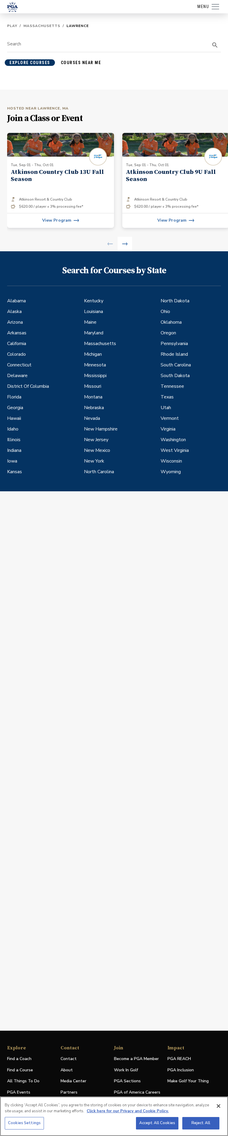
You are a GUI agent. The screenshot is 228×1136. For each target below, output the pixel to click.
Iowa (12, 461)
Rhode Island (174, 354)
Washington (173, 439)
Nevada (92, 418)
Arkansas (16, 333)
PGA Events (18, 1092)
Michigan (93, 354)
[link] (60, 180)
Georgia (15, 407)
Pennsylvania (174, 343)
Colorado (16, 354)
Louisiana (93, 311)
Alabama (16, 301)
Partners (69, 1092)
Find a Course (20, 1070)
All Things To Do (23, 1081)
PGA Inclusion (180, 1070)
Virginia (168, 429)
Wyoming (171, 471)
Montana (93, 397)
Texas (167, 397)
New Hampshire (101, 429)
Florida (14, 397)
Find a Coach (19, 1059)
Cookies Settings (24, 1123)
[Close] (218, 1106)
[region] (114, 1116)
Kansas (14, 471)
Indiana (14, 450)
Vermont (170, 418)
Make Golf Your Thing (188, 1081)
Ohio (165, 311)
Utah (166, 407)
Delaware (17, 375)
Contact (69, 1059)
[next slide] (125, 244)
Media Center (73, 1081)
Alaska (14, 311)
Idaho (12, 429)
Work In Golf (126, 1070)
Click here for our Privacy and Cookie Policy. (128, 1111)
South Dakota (175, 375)
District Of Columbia (28, 386)
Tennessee (172, 386)
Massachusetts (41, 25)
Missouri (92, 386)
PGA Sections (127, 1081)
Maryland (93, 333)
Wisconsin (171, 461)
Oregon (168, 333)
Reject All (200, 1123)
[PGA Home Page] (12, 6)
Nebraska (94, 407)
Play (12, 25)
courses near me (81, 62)
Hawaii (14, 418)
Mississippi (95, 375)
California (16, 343)
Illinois (13, 439)
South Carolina (176, 365)
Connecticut (19, 365)
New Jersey (96, 439)
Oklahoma (171, 322)
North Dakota (175, 301)
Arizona (15, 322)
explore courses (30, 62)
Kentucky (93, 301)
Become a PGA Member (136, 1059)
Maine (90, 322)
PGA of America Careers (137, 1092)
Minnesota (95, 365)
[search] (215, 45)
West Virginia (175, 450)
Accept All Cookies (157, 1123)
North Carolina (99, 471)
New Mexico (97, 450)
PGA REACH (179, 1059)
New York (94, 461)
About (67, 1070)
